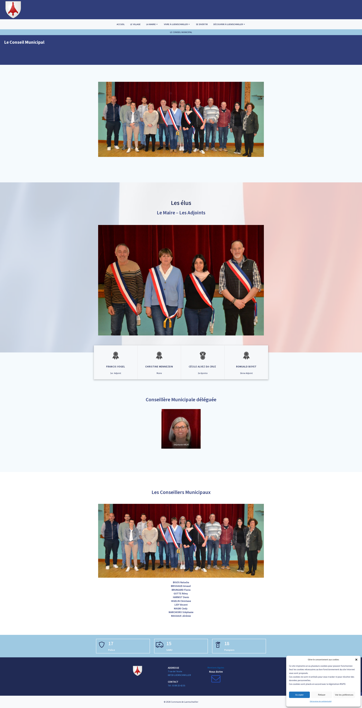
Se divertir (202, 24)
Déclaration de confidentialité (320, 701)
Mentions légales (215, 667)
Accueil (121, 24)
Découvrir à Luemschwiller (228, 24)
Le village (135, 24)
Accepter (299, 695)
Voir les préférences (344, 695)
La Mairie (151, 24)
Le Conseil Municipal (181, 32)
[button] (356, 659)
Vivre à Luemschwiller (176, 24)
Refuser (321, 695)
